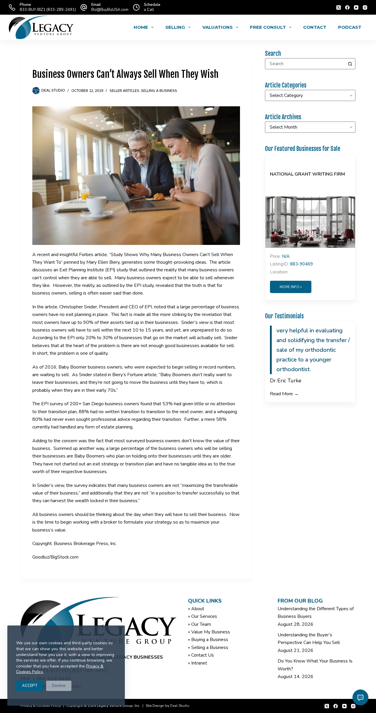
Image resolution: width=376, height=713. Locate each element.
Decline (59, 685)
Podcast (349, 27)
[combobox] (305, 63)
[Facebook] (347, 7)
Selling (175, 27)
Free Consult (268, 27)
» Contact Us (201, 655)
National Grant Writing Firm (307, 174)
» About (196, 609)
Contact (314, 27)
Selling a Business (159, 90)
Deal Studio (179, 705)
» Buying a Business (208, 639)
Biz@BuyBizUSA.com (109, 9)
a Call (149, 9)
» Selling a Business (208, 647)
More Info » (291, 287)
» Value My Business (209, 632)
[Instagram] (365, 7)
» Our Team (199, 624)
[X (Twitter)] (338, 7)
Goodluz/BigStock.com (55, 557)
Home (141, 27)
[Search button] (350, 63)
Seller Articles (124, 90)
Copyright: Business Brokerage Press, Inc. (74, 543)
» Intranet (197, 663)
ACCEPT (29, 685)
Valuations (217, 27)
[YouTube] (356, 7)
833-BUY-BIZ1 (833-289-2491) (48, 9)
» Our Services (202, 616)
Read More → (284, 394)
